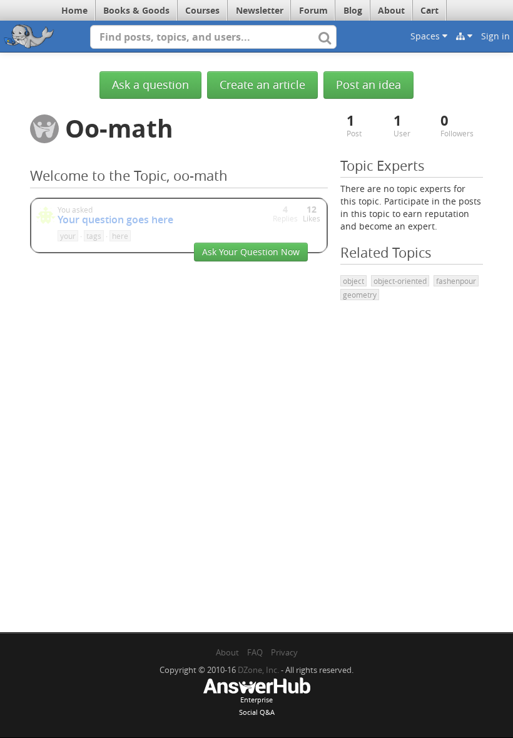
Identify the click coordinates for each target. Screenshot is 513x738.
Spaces (426, 36)
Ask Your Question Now (251, 252)
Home (74, 10)
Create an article (262, 85)
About (391, 10)
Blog (352, 10)
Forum (313, 10)
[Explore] (464, 36)
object (353, 281)
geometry (360, 295)
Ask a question (150, 85)
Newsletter (259, 10)
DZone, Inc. (258, 669)
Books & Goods (136, 10)
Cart (429, 10)
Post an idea (368, 85)
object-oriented (400, 281)
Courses (202, 10)
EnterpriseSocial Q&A (257, 706)
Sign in (495, 36)
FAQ (255, 652)
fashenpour (456, 281)
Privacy (284, 652)
